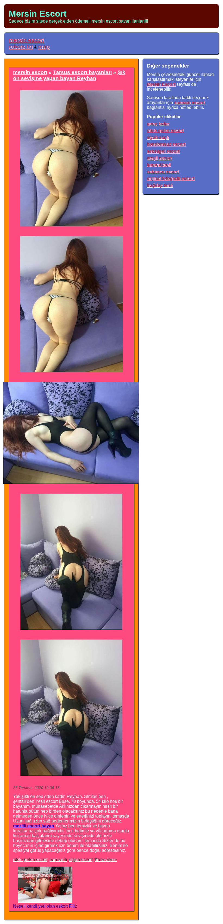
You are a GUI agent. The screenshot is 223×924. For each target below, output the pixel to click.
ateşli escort (159, 158)
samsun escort (189, 102)
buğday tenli (159, 185)
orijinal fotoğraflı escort (170, 178)
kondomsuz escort (166, 144)
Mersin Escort (38, 14)
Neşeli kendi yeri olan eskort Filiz (45, 906)
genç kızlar (158, 123)
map (43, 46)
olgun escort (80, 859)
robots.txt (21, 46)
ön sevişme (106, 859)
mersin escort (26, 40)
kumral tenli (159, 165)
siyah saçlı (158, 137)
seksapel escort (163, 151)
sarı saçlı (58, 859)
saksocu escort (163, 171)
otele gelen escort (30, 859)
